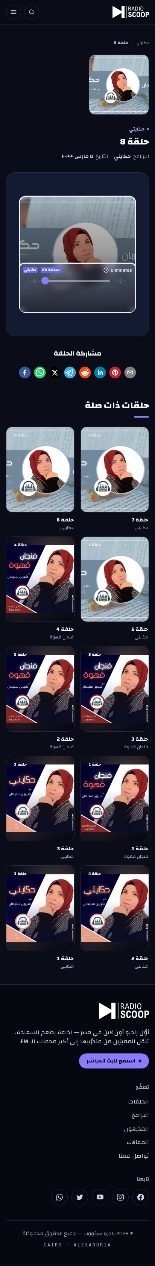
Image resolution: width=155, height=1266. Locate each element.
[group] (77, 289)
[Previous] (61, 295)
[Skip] (93, 295)
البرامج (140, 1115)
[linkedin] (100, 372)
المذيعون (136, 1128)
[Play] (77, 294)
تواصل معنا (134, 1155)
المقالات (138, 1142)
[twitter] (55, 372)
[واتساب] (59, 1197)
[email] (130, 372)
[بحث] (31, 12)
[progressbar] (77, 280)
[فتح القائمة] (13, 12)
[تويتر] (79, 1197)
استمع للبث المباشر (111, 1061)
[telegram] (70, 372)
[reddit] (85, 372)
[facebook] (25, 372)
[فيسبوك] (140, 1197)
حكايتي (142, 42)
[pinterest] (115, 372)
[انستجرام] (120, 1197)
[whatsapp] (40, 372)
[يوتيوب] (100, 1197)
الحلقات (138, 1101)
